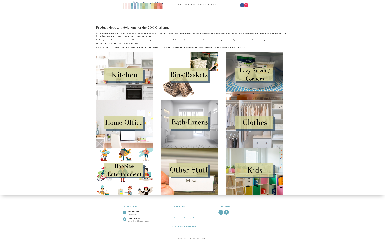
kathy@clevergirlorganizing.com (138, 221)
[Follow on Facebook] (242, 5)
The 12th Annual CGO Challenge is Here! (184, 226)
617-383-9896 (132, 214)
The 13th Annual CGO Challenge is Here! (184, 218)
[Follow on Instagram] (246, 5)
